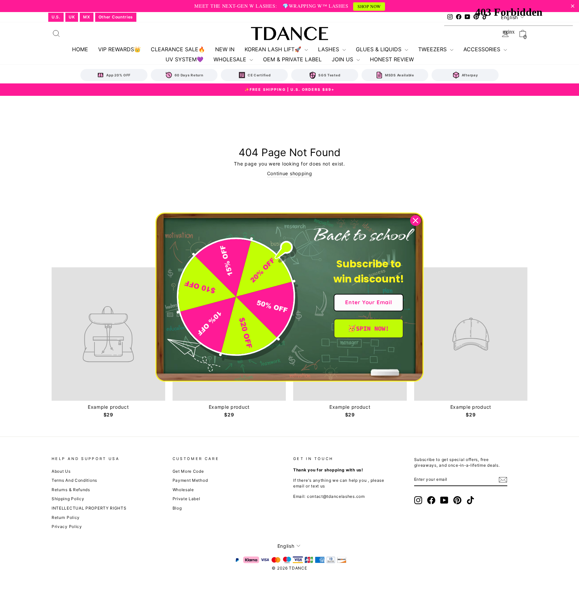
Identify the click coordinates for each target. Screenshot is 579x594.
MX (86, 16)
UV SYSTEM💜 (184, 59)
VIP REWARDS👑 (119, 49)
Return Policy (66, 517)
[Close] (415, 220)
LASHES (329, 49)
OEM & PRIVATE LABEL (292, 59)
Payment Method (190, 480)
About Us (61, 471)
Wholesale (183, 489)
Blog (177, 508)
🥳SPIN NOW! (368, 328)
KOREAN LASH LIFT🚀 (274, 49)
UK (72, 16)
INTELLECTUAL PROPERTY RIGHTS (89, 508)
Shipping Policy (68, 498)
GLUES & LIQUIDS (379, 49)
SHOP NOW (369, 6)
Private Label (186, 498)
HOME (80, 49)
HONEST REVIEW (392, 59)
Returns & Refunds (71, 489)
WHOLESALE (230, 59)
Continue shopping (289, 173)
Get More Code (188, 471)
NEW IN (225, 49)
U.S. (56, 16)
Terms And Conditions (74, 480)
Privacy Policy (67, 526)
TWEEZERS (433, 49)
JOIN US (343, 59)
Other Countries (116, 16)
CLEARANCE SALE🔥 (178, 49)
